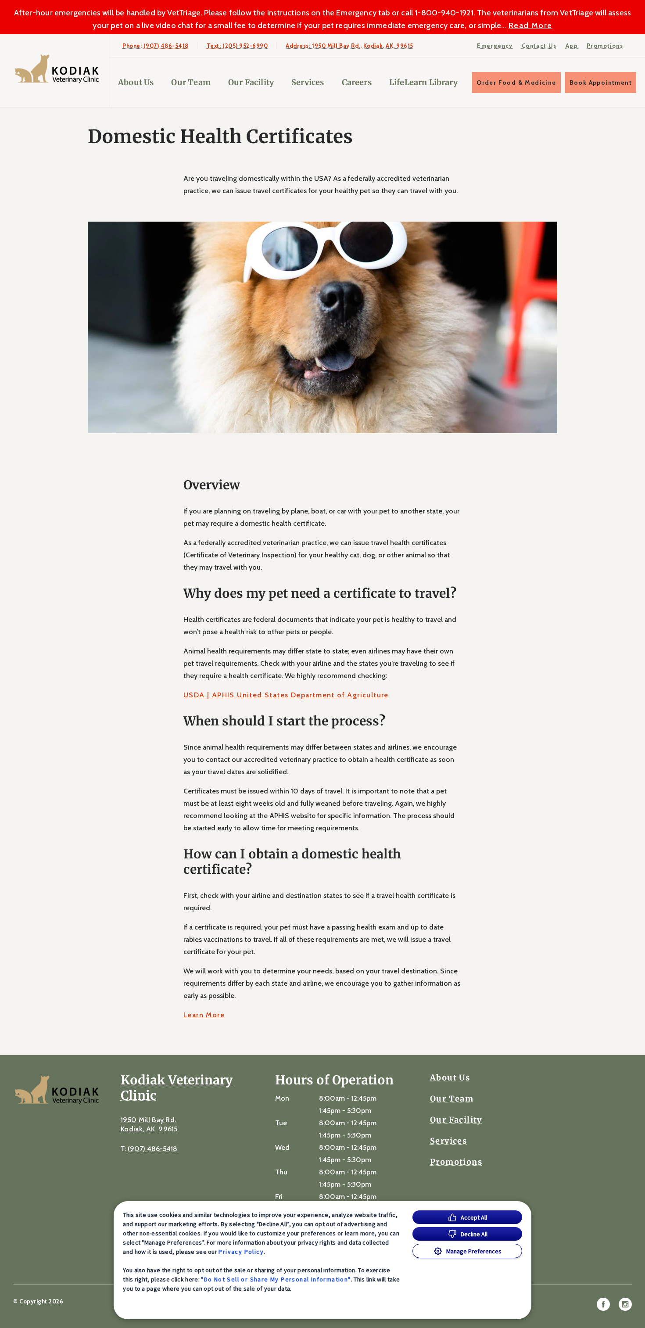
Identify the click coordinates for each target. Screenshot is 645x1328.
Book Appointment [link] (601, 82)
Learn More (204, 1015)
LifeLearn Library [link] (423, 82)
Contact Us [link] (539, 45)
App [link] (572, 45)
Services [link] (307, 82)
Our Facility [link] (251, 82)
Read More (530, 25)
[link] (56, 68)
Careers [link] (357, 82)
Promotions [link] (605, 45)
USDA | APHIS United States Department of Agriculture (286, 695)
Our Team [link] (190, 82)
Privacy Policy (241, 1252)
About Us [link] (136, 82)
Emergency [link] (495, 45)
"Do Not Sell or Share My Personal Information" (276, 1279)
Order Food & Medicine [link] (516, 82)
